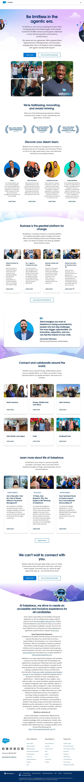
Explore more (42, 540)
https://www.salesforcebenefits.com (40, 729)
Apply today (30, 578)
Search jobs (29, 55)
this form (55, 630)
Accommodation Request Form (44, 621)
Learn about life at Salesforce (42, 300)
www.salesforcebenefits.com (42, 655)
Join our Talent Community (49, 55)
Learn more (12, 201)
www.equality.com (29, 653)
